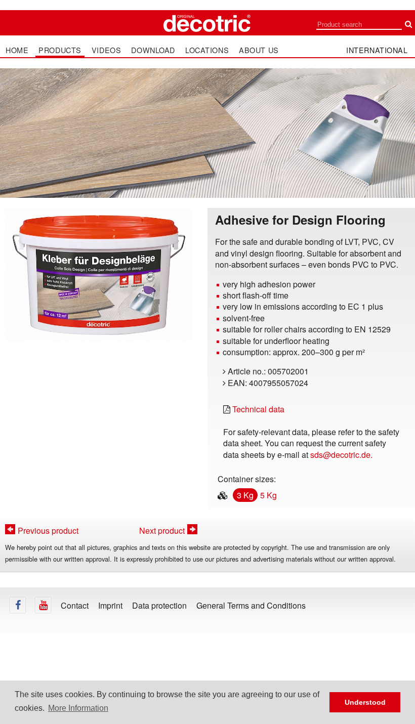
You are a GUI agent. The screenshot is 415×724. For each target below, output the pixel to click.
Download (153, 50)
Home (17, 50)
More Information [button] (78, 708)
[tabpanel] (98, 275)
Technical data (258, 409)
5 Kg (268, 495)
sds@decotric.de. (341, 454)
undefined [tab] (98, 358)
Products (59, 50)
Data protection (159, 605)
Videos (106, 50)
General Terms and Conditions (251, 605)
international (377, 50)
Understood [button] (365, 702)
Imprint (110, 605)
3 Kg (245, 495)
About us (259, 50)
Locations (207, 50)
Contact (75, 605)
